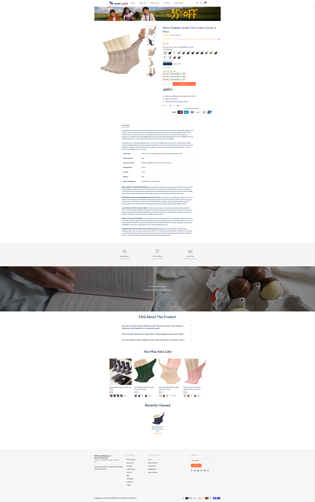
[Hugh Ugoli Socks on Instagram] (201, 470)
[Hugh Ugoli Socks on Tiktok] (208, 470)
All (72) (198, 395)
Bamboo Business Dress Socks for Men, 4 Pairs (121, 388)
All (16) (124, 395)
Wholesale (130, 482)
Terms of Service (153, 472)
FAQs (149, 459)
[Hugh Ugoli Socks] (119, 3)
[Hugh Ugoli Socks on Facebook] (191, 470)
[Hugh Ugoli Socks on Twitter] (194, 470)
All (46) (149, 395)
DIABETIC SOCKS (152, 229)
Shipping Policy (152, 469)
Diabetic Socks (131, 469)
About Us (129, 472)
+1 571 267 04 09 (103, 458)
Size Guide (168, 67)
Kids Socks (130, 466)
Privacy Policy (152, 466)
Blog (128, 475)
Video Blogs (130, 479)
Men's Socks (139, 149)
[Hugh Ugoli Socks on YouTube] (204, 470)
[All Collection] (157, 14)
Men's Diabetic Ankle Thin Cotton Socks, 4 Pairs (157, 429)
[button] (197, 3)
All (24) (174, 395)
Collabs (129, 485)
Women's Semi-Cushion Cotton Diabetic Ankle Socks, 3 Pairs (192, 388)
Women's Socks (131, 459)
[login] (201, 3)
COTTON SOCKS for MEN (138, 208)
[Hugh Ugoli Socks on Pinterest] (198, 470)
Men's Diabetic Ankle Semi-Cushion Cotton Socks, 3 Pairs (144, 388)
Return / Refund (152, 463)
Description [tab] (126, 125)
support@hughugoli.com (104, 455)
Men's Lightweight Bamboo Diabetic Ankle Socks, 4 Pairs (169, 388)
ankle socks (162, 187)
